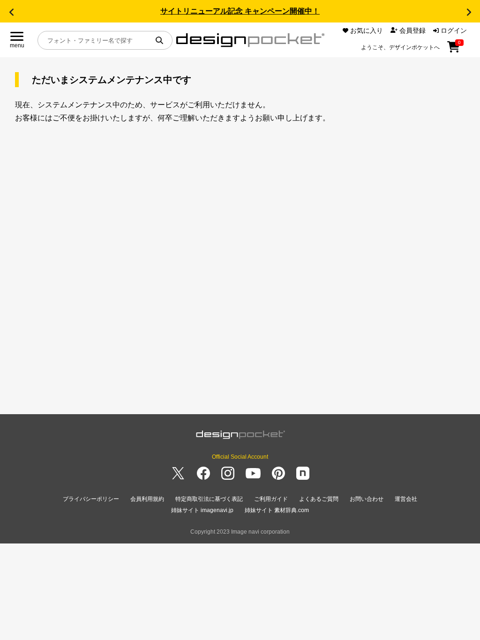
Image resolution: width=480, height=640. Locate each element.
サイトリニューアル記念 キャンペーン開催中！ (240, 11)
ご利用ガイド (271, 499)
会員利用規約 (147, 499)
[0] (453, 50)
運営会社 (406, 499)
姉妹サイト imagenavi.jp (202, 510)
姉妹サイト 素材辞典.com (277, 510)
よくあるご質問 (318, 499)
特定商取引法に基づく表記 (209, 499)
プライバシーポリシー (91, 499)
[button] (11, 12)
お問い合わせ (366, 499)
